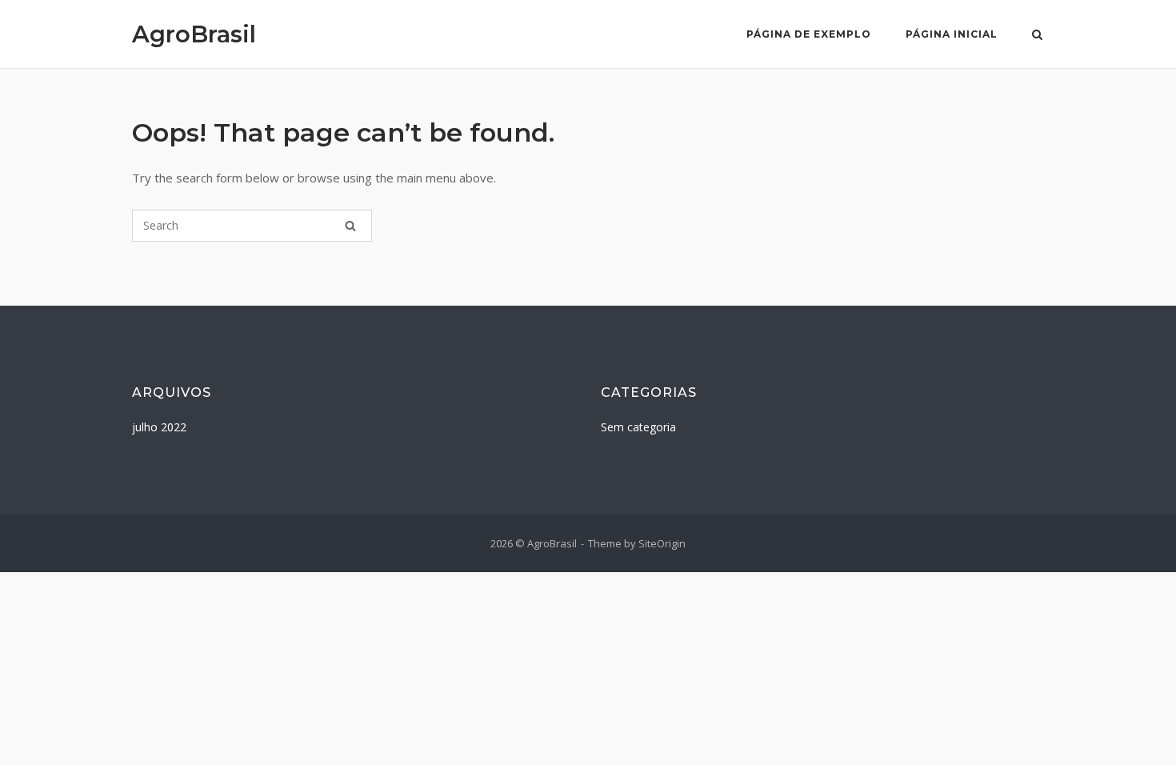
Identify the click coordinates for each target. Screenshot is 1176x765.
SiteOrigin (662, 543)
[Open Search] (1037, 36)
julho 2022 (159, 427)
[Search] (350, 226)
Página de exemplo (808, 34)
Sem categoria (638, 427)
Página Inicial (952, 34)
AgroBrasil (194, 34)
